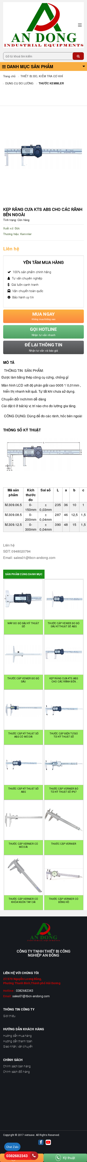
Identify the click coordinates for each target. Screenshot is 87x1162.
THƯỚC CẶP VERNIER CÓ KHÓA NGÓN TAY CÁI (23, 900)
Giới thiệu (9, 1016)
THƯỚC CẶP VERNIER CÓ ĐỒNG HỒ (63, 900)
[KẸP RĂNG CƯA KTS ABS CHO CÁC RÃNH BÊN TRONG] (63, 655)
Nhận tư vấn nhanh (43, 332)
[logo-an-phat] (43, 932)
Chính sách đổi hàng (16, 1071)
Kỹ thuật (69, 1157)
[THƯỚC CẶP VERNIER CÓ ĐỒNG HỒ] (63, 875)
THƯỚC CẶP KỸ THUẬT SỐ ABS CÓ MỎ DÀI (23, 735)
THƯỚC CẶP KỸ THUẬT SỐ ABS (23, 790)
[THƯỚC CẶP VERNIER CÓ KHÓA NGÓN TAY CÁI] (23, 875)
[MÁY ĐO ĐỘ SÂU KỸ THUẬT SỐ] (23, 600)
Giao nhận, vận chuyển (18, 1046)
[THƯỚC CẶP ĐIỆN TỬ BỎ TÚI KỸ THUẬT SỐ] (63, 710)
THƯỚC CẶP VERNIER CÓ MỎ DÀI (23, 845)
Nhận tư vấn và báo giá (43, 347)
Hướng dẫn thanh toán (17, 1041)
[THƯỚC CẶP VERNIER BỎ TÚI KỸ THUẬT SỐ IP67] (63, 765)
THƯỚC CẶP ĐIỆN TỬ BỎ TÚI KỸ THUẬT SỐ (64, 735)
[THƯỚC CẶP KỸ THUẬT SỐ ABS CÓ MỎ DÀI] (23, 710)
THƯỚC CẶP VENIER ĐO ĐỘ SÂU (23, 680)
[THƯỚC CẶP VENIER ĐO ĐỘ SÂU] (23, 655)
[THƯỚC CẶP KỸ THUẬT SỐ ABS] (23, 765)
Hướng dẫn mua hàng (17, 1035)
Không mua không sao (43, 316)
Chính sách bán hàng (17, 1066)
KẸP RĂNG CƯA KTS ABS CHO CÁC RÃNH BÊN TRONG (63, 680)
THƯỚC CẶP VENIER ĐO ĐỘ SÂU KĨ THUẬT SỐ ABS (63, 625)
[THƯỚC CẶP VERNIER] (63, 820)
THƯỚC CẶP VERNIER (63, 843)
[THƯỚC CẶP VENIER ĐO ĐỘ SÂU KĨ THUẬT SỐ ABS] (63, 600)
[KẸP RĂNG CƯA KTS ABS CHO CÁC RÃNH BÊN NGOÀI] (43, 25)
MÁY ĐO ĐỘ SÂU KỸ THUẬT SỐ (23, 625)
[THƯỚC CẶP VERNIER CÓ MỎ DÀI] (23, 820)
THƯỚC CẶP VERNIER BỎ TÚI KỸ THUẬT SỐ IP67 (63, 790)
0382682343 (17, 1155)
